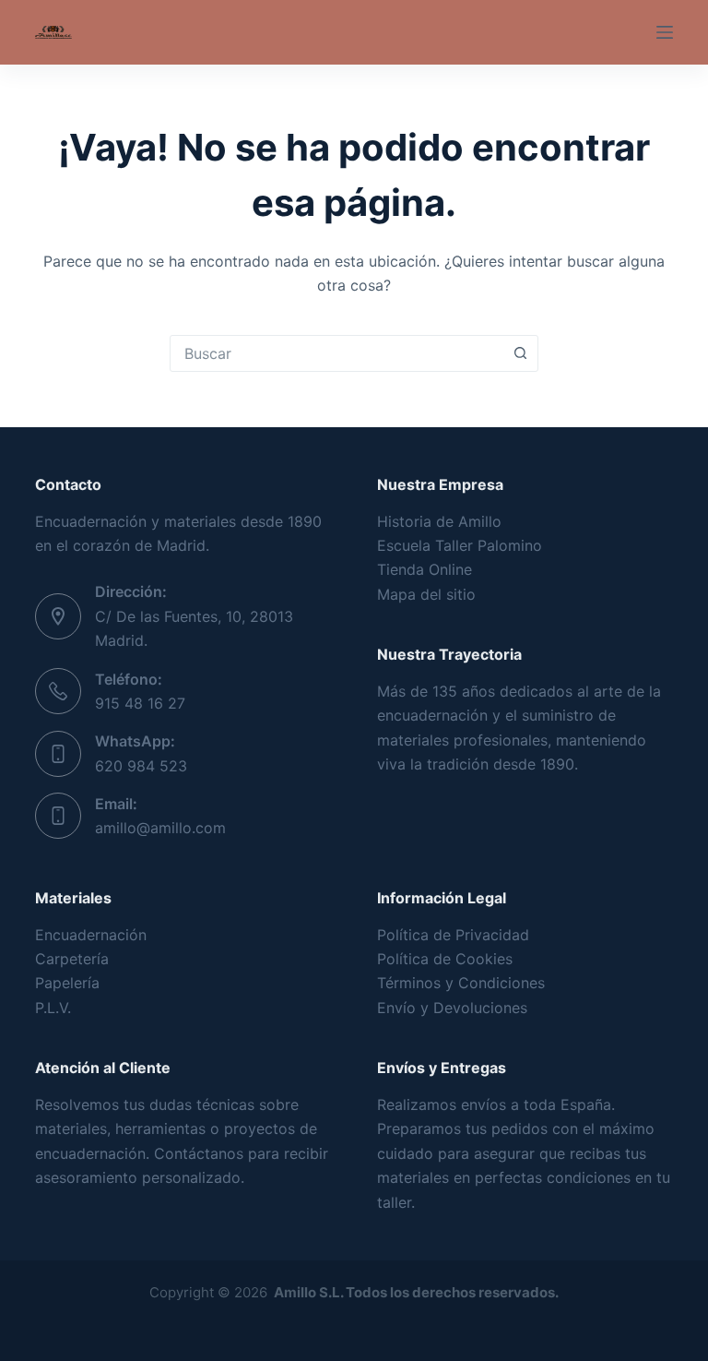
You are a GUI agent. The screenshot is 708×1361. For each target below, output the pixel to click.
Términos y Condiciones (461, 982)
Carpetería (72, 958)
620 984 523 (141, 766)
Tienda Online (424, 569)
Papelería (67, 982)
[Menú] (664, 32)
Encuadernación (91, 934)
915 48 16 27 (140, 703)
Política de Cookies (445, 958)
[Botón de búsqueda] (519, 353)
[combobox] (336, 353)
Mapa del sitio (426, 594)
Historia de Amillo (439, 521)
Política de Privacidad (453, 934)
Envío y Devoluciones (452, 1007)
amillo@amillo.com (160, 827)
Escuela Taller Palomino (459, 545)
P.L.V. (53, 1007)
